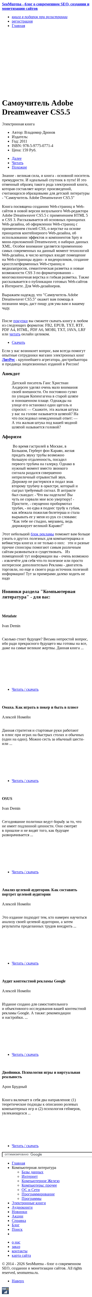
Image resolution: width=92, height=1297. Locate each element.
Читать (17, 163)
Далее (17, 158)
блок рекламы (42, 534)
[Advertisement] (33, 62)
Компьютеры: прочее (39, 1185)
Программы (31, 1198)
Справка (19, 1220)
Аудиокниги (22, 1207)
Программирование (38, 1194)
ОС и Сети (31, 1190)
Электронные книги (29, 1203)
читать (14, 334)
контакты (19, 1251)
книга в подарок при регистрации (39, 17)
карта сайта (21, 1255)
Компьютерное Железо (41, 1181)
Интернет (30, 1176)
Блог (16, 1225)
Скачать (18, 342)
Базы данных (32, 1172)
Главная (18, 1163)
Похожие (19, 167)
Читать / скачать (25, 689)
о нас (16, 1242)
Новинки (19, 1212)
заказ (16, 1246)
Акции (17, 1216)
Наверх (18, 1281)
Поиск (17, 1229)
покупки (20, 321)
